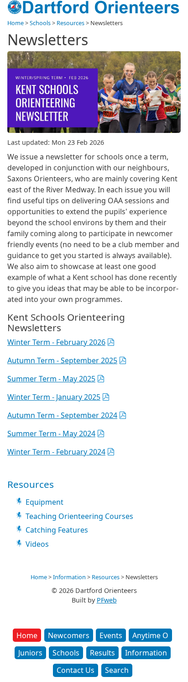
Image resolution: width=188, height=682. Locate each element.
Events (110, 635)
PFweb (107, 600)
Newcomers (68, 635)
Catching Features (57, 530)
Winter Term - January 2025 (53, 397)
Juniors (30, 653)
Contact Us (75, 670)
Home (26, 635)
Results (102, 653)
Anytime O (150, 635)
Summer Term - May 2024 (51, 433)
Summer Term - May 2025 (51, 379)
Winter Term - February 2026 (56, 342)
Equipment (44, 502)
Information (146, 653)
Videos (37, 544)
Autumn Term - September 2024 (62, 415)
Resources (70, 23)
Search (117, 670)
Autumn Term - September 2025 (62, 360)
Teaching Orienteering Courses (79, 516)
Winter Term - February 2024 (56, 452)
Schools (65, 653)
